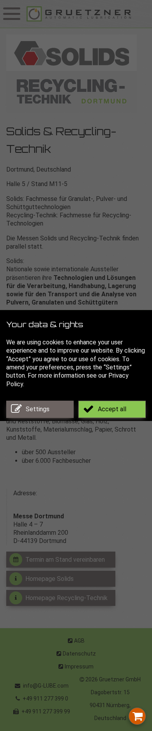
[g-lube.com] (88, 14)
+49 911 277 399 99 (45, 711)
